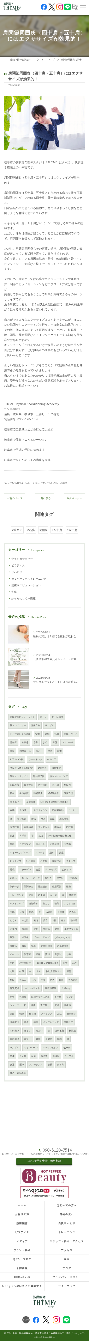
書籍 (24, 945)
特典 (33, 1005)
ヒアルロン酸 (17, 759)
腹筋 (36, 928)
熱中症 (60, 878)
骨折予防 (28, 784)
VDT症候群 (53, 793)
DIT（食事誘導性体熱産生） (54, 801)
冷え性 (25, 920)
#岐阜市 (17, 530)
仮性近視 (68, 793)
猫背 (56, 903)
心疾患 (25, 742)
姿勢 (50, 1064)
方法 (59, 1013)
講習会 (57, 827)
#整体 (43, 530)
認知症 (13, 742)
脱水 (51, 852)
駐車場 (74, 920)
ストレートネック (31, 878)
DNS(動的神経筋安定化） (61, 835)
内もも (72, 911)
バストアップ (17, 903)
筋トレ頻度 (57, 716)
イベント (14, 954)
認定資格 (14, 988)
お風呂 (13, 878)
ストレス (70, 861)
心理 (12, 971)
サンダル (14, 1047)
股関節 (25, 928)
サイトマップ (67, 1286)
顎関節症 (28, 886)
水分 (38, 971)
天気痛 (67, 844)
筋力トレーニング (58, 776)
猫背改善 (33, 903)
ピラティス (18, 565)
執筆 (33, 945)
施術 (59, 750)
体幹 (12, 844)
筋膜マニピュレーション (27, 482)
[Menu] (83, 7)
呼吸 (12, 750)
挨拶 (36, 1022)
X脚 (54, 920)
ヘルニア (51, 759)
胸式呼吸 (14, 827)
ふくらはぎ (69, 903)
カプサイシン (40, 810)
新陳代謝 (56, 861)
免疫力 (67, 784)
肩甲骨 (48, 878)
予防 (43, 482)
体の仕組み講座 (18, 1073)
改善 (31, 895)
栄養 (37, 733)
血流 (52, 818)
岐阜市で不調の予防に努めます (24, 450)
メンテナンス (36, 1064)
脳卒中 (44, 1056)
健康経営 (71, 1013)
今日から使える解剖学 (21, 767)
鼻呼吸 (22, 835)
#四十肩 (57, 530)
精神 (74, 962)
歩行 (45, 742)
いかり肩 (30, 861)
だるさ (27, 1030)
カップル (68, 1056)
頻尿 (12, 835)
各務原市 (72, 979)
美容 (45, 920)
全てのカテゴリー (22, 559)
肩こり (39, 750)
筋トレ (43, 716)
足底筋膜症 (50, 988)
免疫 (12, 979)
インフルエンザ (51, 1022)
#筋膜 (31, 530)
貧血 (12, 793)
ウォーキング (35, 759)
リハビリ (8, 482)
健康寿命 (35, 725)
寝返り (27, 1039)
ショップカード (18, 1005)
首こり (46, 903)
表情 (36, 920)
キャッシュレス (51, 1047)
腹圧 (61, 979)
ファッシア (46, 1013)
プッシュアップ (41, 937)
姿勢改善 (59, 1030)
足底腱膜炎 (63, 945)
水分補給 (42, 784)
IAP (52, 979)
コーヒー (73, 810)
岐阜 (21, 971)
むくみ (13, 920)
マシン (69, 996)
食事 (12, 810)
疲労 (69, 971)
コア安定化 (25, 844)
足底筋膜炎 (46, 945)
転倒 (21, 1013)
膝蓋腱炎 (42, 886)
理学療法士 (25, 962)
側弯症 (27, 954)
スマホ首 (39, 852)
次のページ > (74, 498)
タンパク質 (51, 869)
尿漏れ (13, 937)
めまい (39, 1030)
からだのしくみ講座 (57, 482)
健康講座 (42, 767)
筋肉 (12, 962)
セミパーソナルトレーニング (28, 578)
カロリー (24, 810)
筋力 (40, 835)
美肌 (12, 911)
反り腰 (61, 911)
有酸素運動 (58, 810)
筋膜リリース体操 (40, 996)
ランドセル (43, 827)
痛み (63, 920)
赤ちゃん (40, 844)
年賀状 (58, 954)
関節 (12, 1013)
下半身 (57, 996)
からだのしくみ (62, 937)
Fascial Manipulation (47, 962)
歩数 (69, 954)
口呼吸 (69, 827)
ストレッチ (67, 742)
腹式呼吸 (64, 818)
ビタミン (66, 869)
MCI (43, 818)
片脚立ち (65, 988)
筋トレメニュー (18, 725)
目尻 (31, 911)
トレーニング (17, 895)
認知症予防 (38, 776)
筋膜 (56, 733)
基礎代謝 (30, 801)
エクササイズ (71, 928)
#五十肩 (72, 530)
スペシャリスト (32, 988)
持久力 (55, 784)
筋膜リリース (71, 733)
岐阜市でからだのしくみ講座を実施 (27, 460)
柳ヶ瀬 (32, 1013)
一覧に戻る (44, 498)
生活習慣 (24, 793)
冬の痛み (14, 1030)
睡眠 (12, 869)
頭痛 (38, 954)
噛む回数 (21, 818)
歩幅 (33, 818)
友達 (12, 1064)
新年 (12, 996)
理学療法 (14, 1022)
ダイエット (15, 801)
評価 (26, 1022)
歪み (21, 1064)
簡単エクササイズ (19, 776)
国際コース (25, 750)
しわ (33, 979)
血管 (65, 962)
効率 (57, 928)
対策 (38, 1039)
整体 (12, 1056)
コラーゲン (25, 869)
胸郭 (59, 1039)
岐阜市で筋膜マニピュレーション (26, 439)
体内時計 (14, 886)
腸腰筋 (13, 945)
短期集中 (56, 767)
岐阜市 (67, 1047)
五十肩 (53, 895)
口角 (21, 911)
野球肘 (72, 895)
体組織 (22, 996)
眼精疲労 (38, 793)
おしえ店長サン (54, 971)
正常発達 (54, 844)
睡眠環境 (14, 1039)
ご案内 (13, 928)
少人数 (22, 1056)
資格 (56, 1005)
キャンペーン (31, 1047)
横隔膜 (72, 1030)
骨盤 (55, 742)
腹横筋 (67, 1005)
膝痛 (68, 886)
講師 (47, 954)
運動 (47, 733)
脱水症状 (73, 878)
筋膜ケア (68, 1022)
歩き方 (60, 1064)
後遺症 (56, 1056)
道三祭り (44, 1005)
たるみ (22, 979)
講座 (61, 852)
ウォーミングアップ (20, 852)
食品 (38, 869)
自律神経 (28, 827)
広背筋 (49, 911)
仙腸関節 (56, 886)
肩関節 (48, 1039)
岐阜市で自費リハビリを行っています (28, 429)
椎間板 (25, 937)
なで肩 (43, 861)
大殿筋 (46, 928)
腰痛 (50, 750)
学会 (43, 979)
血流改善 (14, 784)
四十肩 (41, 895)
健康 (33, 1056)
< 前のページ (14, 498)
